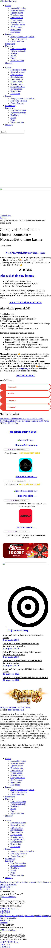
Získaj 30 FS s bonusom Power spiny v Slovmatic (25, 677)
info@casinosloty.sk (16, 710)
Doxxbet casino (16, 15)
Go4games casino (17, 25)
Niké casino (15, 32)
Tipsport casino (16, 13)
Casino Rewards (17, 41)
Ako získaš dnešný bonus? (17, 275)
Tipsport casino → (26, 495)
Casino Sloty (5, 216)
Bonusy (8, 34)
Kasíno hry (9, 46)
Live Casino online (18, 48)
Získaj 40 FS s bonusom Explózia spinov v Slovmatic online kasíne (22, 653)
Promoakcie (10, 44)
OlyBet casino (16, 27)
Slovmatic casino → (26, 476)
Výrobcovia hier (17, 60)
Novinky (9, 63)
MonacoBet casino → (26, 445)
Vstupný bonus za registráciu (22, 37)
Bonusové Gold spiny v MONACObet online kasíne (23, 636)
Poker (12, 58)
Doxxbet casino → (26, 527)
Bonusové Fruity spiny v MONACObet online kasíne (23, 670)
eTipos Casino (16, 20)
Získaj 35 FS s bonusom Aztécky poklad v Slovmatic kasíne (22, 661)
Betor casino (15, 29)
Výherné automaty (18, 51)
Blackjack (14, 53)
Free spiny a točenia (18, 39)
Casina (8, 6)
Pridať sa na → (6, 887)
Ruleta (13, 56)
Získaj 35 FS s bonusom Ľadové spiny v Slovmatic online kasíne (21, 644)
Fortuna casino (16, 17)
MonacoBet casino (18, 8)
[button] (25, 387)
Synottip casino (16, 22)
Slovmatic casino (17, 10)
